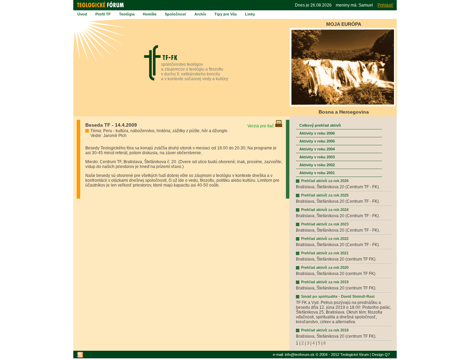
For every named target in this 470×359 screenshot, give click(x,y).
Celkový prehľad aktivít (320, 125)
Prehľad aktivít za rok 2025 (325, 195)
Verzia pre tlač (261, 126)
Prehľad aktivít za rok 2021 (325, 253)
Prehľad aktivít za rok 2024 (325, 210)
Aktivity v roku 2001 (317, 173)
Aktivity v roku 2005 (317, 141)
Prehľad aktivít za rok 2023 (325, 224)
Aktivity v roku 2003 (317, 157)
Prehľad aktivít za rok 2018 (325, 330)
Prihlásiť (385, 5)
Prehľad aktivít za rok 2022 (325, 238)
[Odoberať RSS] (80, 355)
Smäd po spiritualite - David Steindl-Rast (338, 296)
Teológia (127, 14)
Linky (250, 14)
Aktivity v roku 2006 (317, 133)
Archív (200, 14)
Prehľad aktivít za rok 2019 (325, 282)
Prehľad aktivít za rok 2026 (325, 181)
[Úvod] (101, 7)
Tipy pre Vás (225, 14)
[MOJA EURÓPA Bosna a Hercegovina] (342, 105)
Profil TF (103, 14)
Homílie (150, 14)
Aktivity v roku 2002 (317, 165)
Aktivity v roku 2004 (317, 149)
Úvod (82, 14)
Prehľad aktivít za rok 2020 (325, 267)
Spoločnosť (175, 14)
